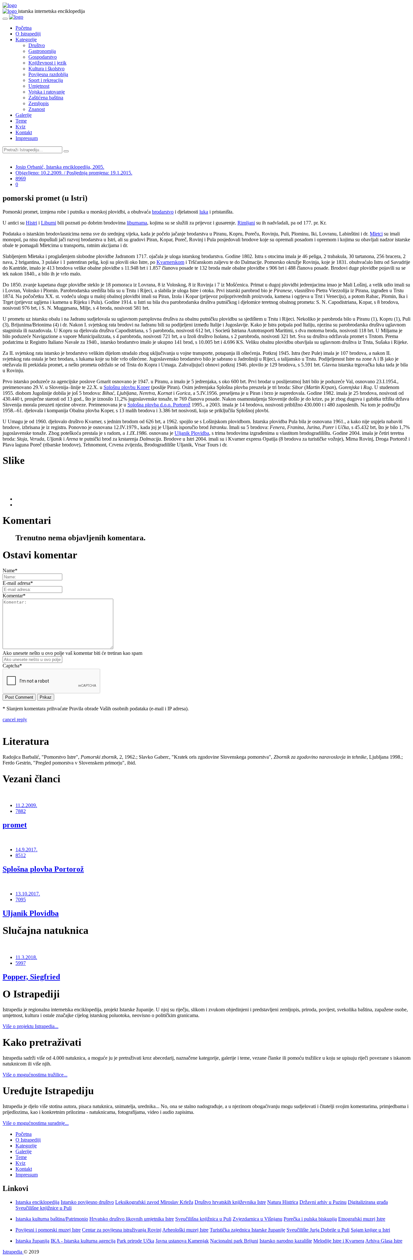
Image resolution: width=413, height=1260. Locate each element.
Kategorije (26, 39)
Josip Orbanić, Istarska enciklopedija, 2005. (59, 167)
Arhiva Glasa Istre (383, 1241)
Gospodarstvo (42, 57)
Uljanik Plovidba (192, 433)
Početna (23, 28)
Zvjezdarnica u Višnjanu (257, 1219)
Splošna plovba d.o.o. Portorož (158, 404)
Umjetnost (38, 86)
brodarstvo (163, 212)
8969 (20, 178)
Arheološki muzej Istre (185, 1230)
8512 (20, 855)
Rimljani (246, 222)
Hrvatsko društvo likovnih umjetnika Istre (131, 1219)
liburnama (137, 222)
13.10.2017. (27, 893)
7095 (20, 899)
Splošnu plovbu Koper (127, 387)
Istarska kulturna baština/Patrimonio (51, 1219)
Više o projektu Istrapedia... (30, 1026)
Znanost (36, 109)
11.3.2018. (26, 957)
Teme (21, 121)
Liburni (48, 222)
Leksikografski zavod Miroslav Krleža (154, 1202)
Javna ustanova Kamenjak (182, 1241)
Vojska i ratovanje (46, 92)
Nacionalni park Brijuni (234, 1241)
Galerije (23, 115)
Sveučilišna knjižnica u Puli (203, 1219)
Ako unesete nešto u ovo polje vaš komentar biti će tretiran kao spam (72, 653)
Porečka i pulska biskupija (310, 1219)
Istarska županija (32, 1241)
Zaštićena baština (45, 97)
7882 (20, 811)
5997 (20, 963)
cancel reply (15, 719)
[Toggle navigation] (5, 19)
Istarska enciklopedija (37, 1202)
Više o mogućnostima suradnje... (36, 1123)
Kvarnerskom (170, 262)
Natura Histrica (282, 1202)
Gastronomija (42, 51)
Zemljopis (38, 103)
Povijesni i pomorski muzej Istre (48, 1230)
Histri (31, 222)
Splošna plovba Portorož (43, 869)
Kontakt (23, 132)
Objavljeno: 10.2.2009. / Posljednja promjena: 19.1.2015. (73, 172)
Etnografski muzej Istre (361, 1219)
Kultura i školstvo (46, 68)
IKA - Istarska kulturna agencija (83, 1241)
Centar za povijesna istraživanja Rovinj (121, 1230)
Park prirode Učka (135, 1241)
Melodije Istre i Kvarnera (338, 1241)
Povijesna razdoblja (48, 74)
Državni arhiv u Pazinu (323, 1202)
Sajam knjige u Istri (370, 1230)
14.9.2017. (26, 849)
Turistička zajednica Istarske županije (247, 1230)
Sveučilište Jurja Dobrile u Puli (318, 1230)
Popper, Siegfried (31, 977)
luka (203, 212)
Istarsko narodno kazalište (285, 1241)
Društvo (36, 45)
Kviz (20, 126)
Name (10, 570)
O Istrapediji (28, 33)
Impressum (26, 138)
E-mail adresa (18, 583)
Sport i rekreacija (45, 80)
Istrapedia (13, 1252)
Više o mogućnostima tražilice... (35, 1074)
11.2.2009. (26, 805)
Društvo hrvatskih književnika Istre (230, 1202)
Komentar (14, 595)
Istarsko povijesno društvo (87, 1202)
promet (15, 825)
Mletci (376, 233)
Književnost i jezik (47, 62)
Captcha (12, 665)
